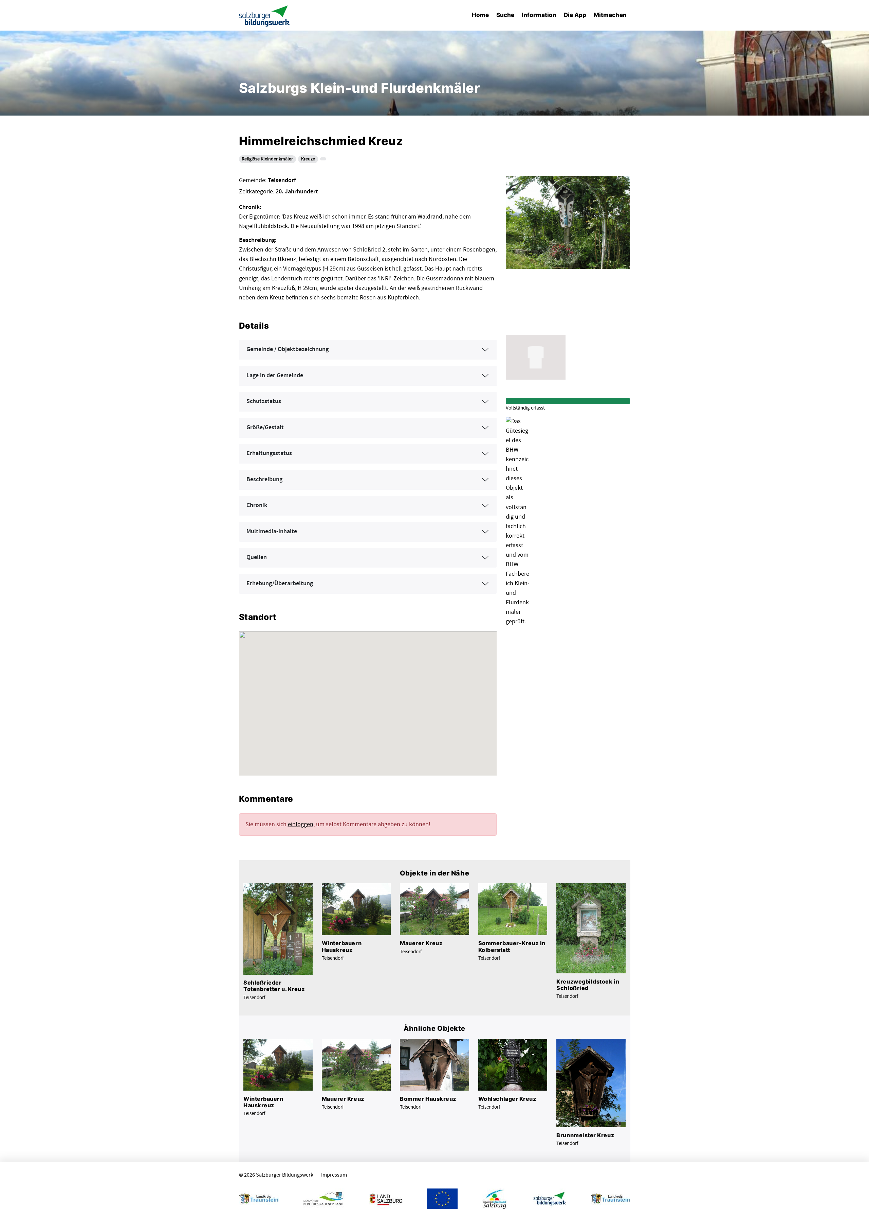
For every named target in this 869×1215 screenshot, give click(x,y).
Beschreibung (264, 479)
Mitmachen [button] (610, 14)
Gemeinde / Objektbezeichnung (287, 349)
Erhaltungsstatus (269, 453)
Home (480, 14)
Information (539, 14)
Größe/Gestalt (265, 427)
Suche (505, 14)
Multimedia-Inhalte (271, 531)
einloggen (300, 824)
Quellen (256, 557)
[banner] (264, 15)
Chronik (256, 505)
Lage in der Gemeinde (274, 375)
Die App (575, 14)
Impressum (334, 1175)
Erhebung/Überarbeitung (279, 583)
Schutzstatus (263, 401)
